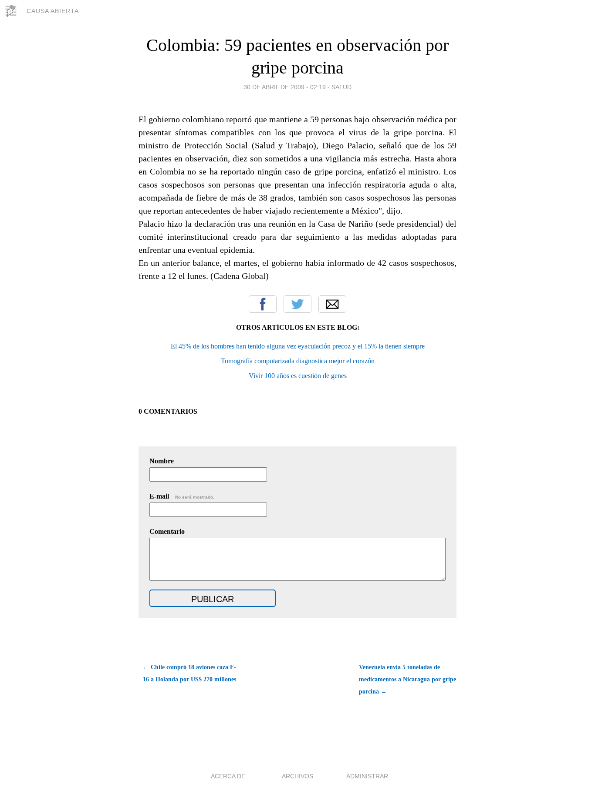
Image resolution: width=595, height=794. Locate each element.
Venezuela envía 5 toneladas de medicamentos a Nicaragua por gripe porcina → (407, 679)
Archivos (297, 776)
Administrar (367, 776)
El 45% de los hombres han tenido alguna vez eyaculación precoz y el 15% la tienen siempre (298, 346)
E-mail (181, 496)
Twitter (297, 304)
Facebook (263, 304)
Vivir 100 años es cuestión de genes (298, 375)
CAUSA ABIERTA (53, 10)
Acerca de (228, 776)
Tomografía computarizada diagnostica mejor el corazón (298, 361)
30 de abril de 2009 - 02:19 (284, 87)
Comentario (167, 531)
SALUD (341, 87)
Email (332, 304)
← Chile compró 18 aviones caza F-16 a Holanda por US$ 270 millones (189, 673)
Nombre (161, 461)
